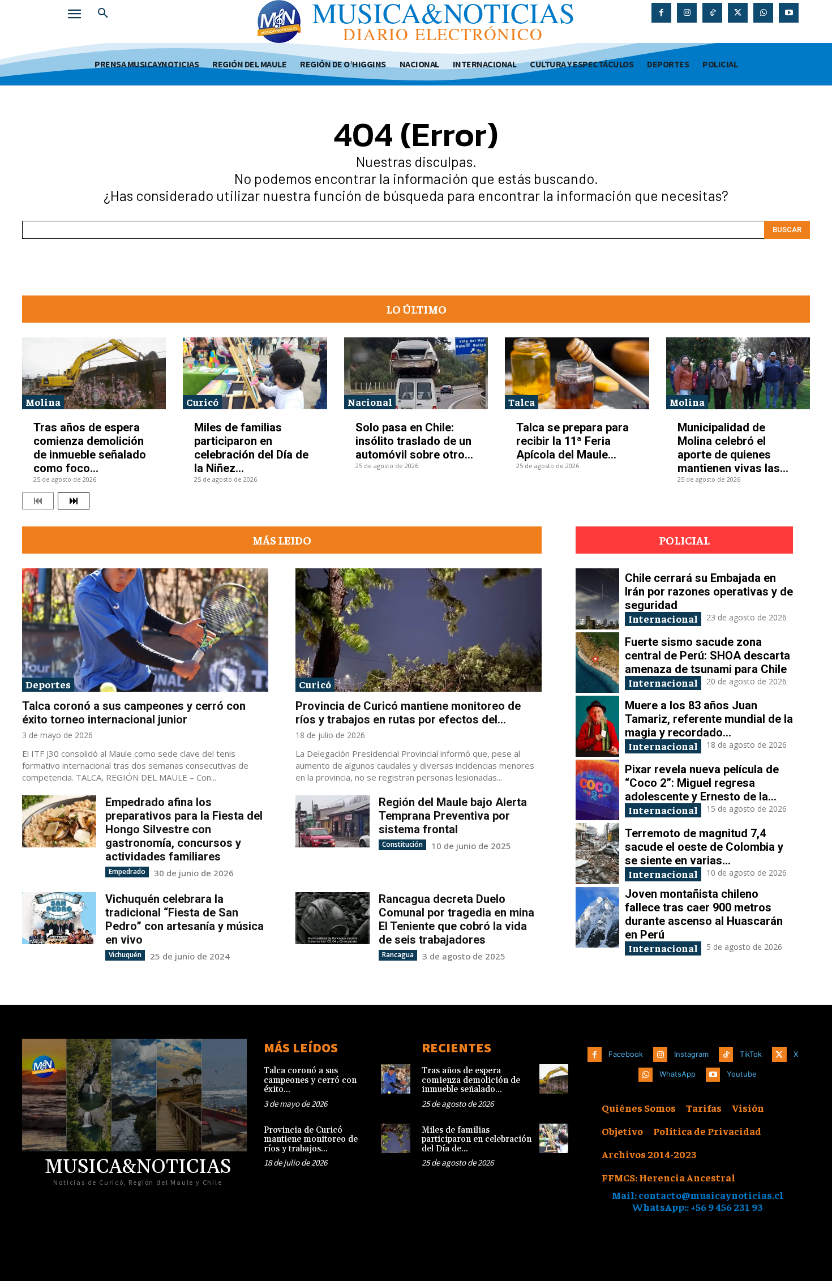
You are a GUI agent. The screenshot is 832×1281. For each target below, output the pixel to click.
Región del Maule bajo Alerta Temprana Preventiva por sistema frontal (453, 815)
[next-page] (73, 500)
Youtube (742, 1073)
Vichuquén (125, 954)
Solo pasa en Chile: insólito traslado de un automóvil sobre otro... (414, 441)
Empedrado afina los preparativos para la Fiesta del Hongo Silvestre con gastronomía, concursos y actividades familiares (184, 829)
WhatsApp (677, 1073)
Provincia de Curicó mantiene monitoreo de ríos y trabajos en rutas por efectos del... (408, 712)
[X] (738, 13)
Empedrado (127, 871)
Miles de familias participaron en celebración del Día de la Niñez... (251, 448)
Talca (521, 401)
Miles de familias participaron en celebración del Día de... (476, 1139)
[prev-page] (38, 500)
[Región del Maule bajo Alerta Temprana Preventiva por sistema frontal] (332, 821)
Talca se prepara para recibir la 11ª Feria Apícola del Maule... (572, 441)
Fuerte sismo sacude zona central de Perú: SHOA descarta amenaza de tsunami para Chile (707, 655)
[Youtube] (789, 13)
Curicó (202, 401)
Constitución (402, 844)
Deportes (48, 684)
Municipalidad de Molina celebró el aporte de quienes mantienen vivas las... (732, 448)
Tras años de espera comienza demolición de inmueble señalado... (471, 1080)
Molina (43, 401)
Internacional (663, 618)
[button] (103, 13)
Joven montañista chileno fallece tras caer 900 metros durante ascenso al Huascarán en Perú (704, 914)
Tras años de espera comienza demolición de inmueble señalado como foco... (89, 448)
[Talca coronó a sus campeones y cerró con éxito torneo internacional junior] (145, 630)
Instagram (691, 1054)
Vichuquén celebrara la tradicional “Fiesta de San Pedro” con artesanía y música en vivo (184, 919)
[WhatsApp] (763, 13)
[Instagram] (687, 13)
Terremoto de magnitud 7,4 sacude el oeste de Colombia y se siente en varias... (704, 846)
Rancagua (398, 954)
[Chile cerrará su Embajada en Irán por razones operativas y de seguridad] (597, 598)
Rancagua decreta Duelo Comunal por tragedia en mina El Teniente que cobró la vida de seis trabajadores (456, 919)
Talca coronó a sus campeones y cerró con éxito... (310, 1080)
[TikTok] (712, 13)
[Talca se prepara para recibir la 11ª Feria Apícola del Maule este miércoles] (577, 373)
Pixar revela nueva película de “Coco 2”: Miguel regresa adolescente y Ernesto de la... (702, 782)
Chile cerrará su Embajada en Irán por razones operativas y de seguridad (709, 591)
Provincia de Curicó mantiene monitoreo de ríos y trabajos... (311, 1139)
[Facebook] (661, 13)
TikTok (751, 1054)
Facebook (625, 1054)
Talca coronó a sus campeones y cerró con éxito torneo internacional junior (134, 712)
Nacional (370, 401)
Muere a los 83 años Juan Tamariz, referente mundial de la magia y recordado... (709, 719)
